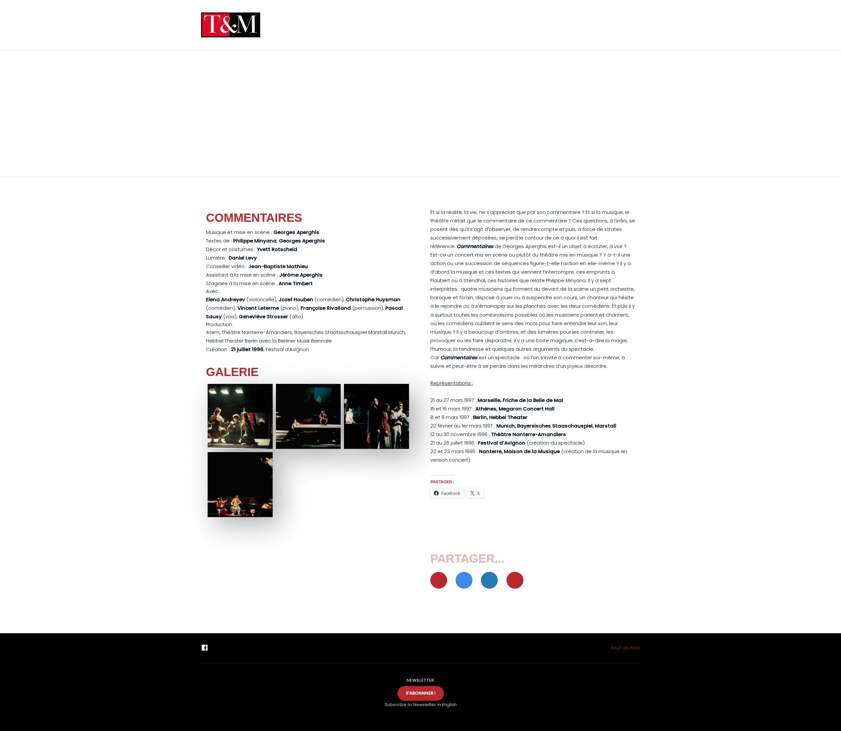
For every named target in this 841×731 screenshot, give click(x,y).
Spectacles (438, 25)
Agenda (391, 25)
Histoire (548, 25)
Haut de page (625, 648)
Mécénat (598, 25)
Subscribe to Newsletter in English (421, 704)
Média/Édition (492, 25)
